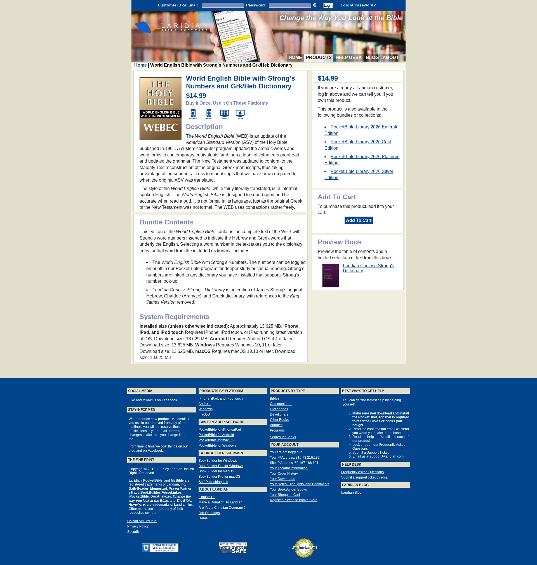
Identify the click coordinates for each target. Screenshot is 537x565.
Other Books (279, 420)
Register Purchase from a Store (293, 500)
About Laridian (214, 489)
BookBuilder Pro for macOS (219, 477)
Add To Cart (358, 220)
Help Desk (349, 57)
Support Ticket (377, 452)
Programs (277, 430)
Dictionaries (279, 409)
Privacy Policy (138, 526)
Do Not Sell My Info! (142, 521)
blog (132, 451)
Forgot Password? (358, 5)
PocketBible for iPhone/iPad (220, 430)
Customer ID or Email (178, 5)
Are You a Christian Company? (222, 508)
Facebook (155, 451)
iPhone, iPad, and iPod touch (221, 398)
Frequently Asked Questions (362, 472)
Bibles (274, 398)
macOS (204, 414)
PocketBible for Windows (217, 445)
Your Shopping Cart (285, 495)
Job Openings (209, 513)
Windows (206, 409)
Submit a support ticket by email (365, 477)
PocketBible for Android (216, 435)
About (391, 57)
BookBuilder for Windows (218, 461)
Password (255, 5)
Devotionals (279, 414)
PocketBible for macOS (216, 440)
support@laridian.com (387, 456)
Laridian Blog (351, 492)
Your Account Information (289, 468)
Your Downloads (282, 479)
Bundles (276, 425)
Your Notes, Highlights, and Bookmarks (299, 484)
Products (319, 57)
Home (295, 57)
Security (133, 532)
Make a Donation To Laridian (220, 502)
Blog (372, 57)
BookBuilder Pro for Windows (221, 466)
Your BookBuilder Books (288, 489)
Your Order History (284, 473)
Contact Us (207, 497)
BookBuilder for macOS (216, 471)
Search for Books (283, 437)
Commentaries (281, 404)
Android (205, 404)
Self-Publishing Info (213, 482)
